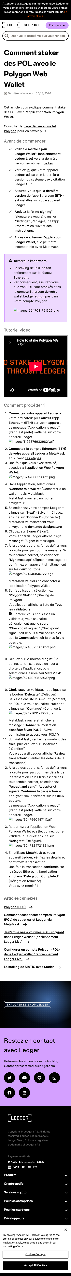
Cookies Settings (35, 1254)
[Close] (65, 1229)
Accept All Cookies (35, 1265)
